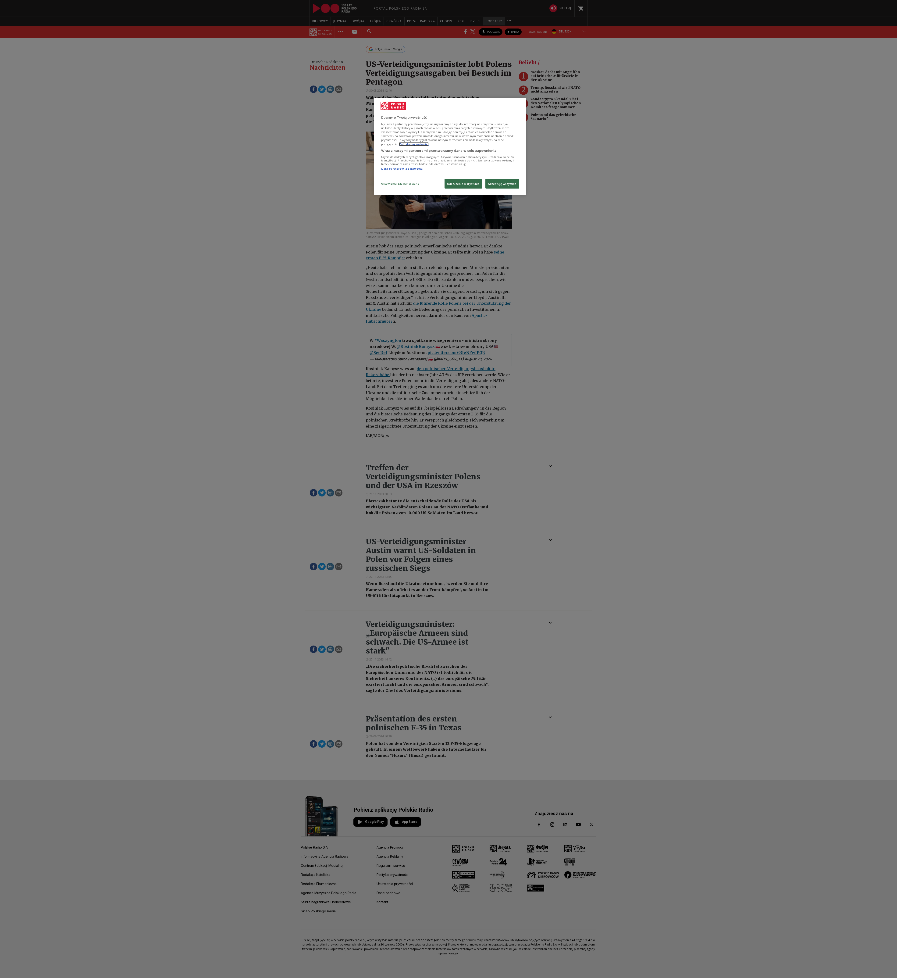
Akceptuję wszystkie (502, 184)
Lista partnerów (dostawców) (402, 168)
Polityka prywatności (414, 144)
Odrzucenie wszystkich (463, 184)
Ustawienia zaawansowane (400, 183)
